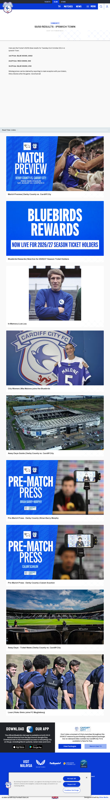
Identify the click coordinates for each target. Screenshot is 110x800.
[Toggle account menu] (107, 6)
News (78, 6)
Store (63, 2)
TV (59, 6)
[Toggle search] (101, 6)
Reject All (72, 784)
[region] (50, 784)
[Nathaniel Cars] (55, 763)
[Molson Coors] (69, 763)
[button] (8, 785)
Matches (68, 6)
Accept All (71, 778)
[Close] (86, 777)
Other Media (103, 797)
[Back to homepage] (7, 7)
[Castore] (41, 764)
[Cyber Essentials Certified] (84, 764)
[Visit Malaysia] (26, 763)
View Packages (69, 746)
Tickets (47, 2)
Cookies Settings (71, 790)
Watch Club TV (96, 746)
